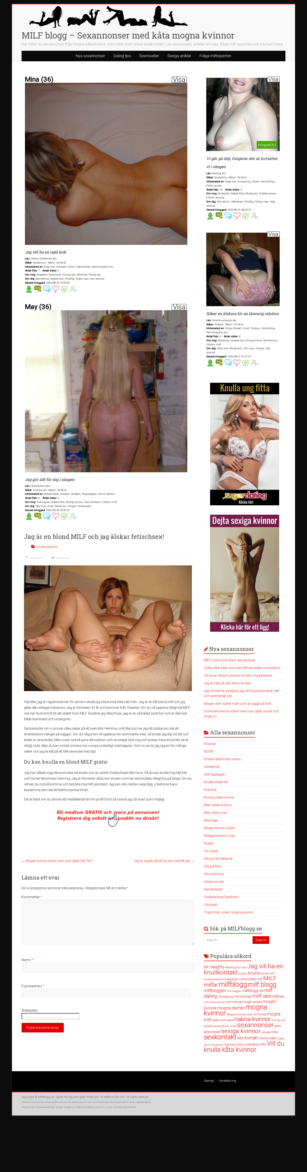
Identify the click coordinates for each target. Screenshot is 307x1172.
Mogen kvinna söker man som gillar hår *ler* (57, 861)
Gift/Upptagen (214, 774)
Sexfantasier (213, 889)
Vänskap (210, 905)
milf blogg (262, 984)
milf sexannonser (214, 1002)
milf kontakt (243, 997)
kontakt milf (253, 979)
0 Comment (62, 558)
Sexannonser (214, 882)
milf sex (261, 996)
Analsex (210, 744)
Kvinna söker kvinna (219, 797)
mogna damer (231, 1008)
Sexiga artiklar (179, 56)
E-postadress (33, 986)
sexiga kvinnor (241, 1031)
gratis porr (240, 967)
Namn (27, 960)
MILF (270, 978)
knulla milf (267, 973)
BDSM (208, 751)
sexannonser (255, 1025)
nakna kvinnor (252, 1019)
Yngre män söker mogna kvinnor (229, 912)
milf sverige (234, 1002)
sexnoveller (268, 1038)
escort (229, 967)
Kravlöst (210, 790)
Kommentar (32, 897)
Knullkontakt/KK (47, 547)
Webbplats (30, 1010)
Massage (211, 820)
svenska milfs (255, 1044)
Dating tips (122, 56)
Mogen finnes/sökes (219, 828)
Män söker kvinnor (218, 805)
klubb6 (242, 973)
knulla (254, 973)
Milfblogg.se (46, 1097)
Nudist (209, 843)
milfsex (278, 996)
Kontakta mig (227, 1080)
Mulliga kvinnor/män (219, 836)
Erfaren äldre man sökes (222, 759)
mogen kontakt (252, 1002)
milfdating (225, 996)
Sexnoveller (149, 56)
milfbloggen (215, 990)
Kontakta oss (70, 1107)
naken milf (218, 1020)
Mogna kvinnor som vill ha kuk (246, 1014)
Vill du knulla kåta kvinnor (244, 1047)
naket (230, 1020)
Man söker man (216, 813)
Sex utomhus (214, 874)
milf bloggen (234, 991)
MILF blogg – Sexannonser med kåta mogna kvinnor (128, 35)
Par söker (211, 851)
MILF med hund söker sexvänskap (229, 660)
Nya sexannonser (90, 56)
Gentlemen (212, 767)
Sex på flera (212, 866)
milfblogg (233, 984)
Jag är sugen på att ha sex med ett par (164, 861)
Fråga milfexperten (215, 56)
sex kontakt (247, 1038)
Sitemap (209, 1080)
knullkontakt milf (233, 979)
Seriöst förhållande (218, 859)
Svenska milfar (234, 1044)
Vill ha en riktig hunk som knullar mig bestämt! (238, 675)
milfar (211, 984)
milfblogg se (253, 990)
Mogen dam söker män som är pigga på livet (237, 703)
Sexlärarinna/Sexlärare (221, 897)
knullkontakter (213, 979)
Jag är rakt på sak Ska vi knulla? (227, 683)
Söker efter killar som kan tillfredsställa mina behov (242, 668)
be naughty (214, 966)
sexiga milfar (269, 1032)
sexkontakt (220, 1037)
